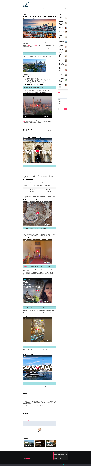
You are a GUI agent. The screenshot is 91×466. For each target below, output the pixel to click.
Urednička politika (40, 460)
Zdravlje (30, 8)
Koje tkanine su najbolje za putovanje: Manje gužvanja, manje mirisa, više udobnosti (61, 85)
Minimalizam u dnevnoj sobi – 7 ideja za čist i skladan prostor (61, 22)
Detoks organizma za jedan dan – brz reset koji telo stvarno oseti (61, 79)
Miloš (26, 445)
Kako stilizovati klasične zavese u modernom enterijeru (61, 60)
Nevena (26, 18)
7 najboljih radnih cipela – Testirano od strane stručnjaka (61, 50)
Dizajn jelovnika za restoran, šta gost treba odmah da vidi (61, 31)
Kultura (40, 8)
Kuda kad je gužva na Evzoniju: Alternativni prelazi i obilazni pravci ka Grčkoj (61, 41)
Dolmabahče (25, 266)
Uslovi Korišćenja (40, 462)
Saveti (27, 8)
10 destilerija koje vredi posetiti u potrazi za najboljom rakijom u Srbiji (39, 445)
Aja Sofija (24, 121)
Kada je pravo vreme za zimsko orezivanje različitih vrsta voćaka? (61, 74)
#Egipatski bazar (38, 18)
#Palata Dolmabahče (48, 18)
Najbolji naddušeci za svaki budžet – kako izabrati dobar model (61, 55)
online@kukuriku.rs (27, 458)
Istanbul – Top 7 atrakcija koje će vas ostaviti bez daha (39, 16)
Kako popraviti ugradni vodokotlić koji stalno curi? (61, 64)
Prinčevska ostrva (26, 382)
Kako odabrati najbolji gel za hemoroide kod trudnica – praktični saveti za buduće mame (61, 69)
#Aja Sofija (32, 18)
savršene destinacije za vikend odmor (33, 45)
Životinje (42, 8)
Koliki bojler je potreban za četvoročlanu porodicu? (61, 17)
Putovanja (36, 8)
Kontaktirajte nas (47, 8)
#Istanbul (45, 18)
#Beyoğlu (35, 18)
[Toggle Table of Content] (29, 74)
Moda (33, 8)
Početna (24, 8)
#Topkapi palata (53, 18)
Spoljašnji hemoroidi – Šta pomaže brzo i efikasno (61, 46)
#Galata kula (42, 18)
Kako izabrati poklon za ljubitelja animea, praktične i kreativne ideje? (61, 27)
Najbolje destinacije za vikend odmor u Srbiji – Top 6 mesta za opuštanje (51, 445)
